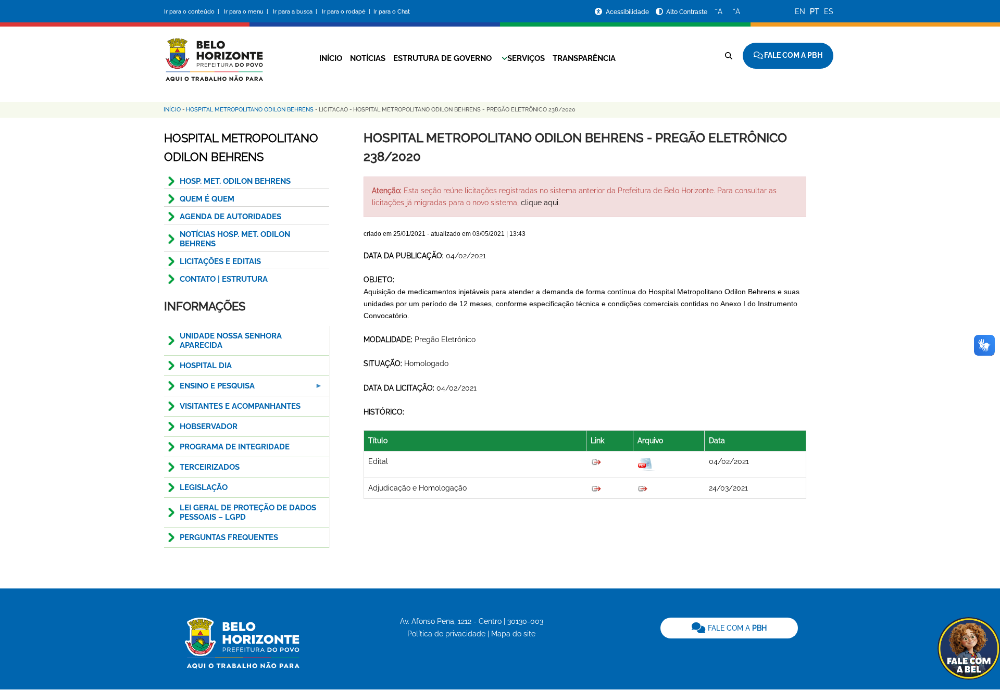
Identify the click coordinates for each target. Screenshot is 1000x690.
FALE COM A (736, 628)
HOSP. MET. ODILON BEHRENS (235, 181)
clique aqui (539, 202)
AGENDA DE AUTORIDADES (230, 216)
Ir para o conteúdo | (193, 11)
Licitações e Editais (220, 261)
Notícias (367, 58)
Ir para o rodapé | (346, 11)
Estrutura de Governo (442, 58)
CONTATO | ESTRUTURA (224, 279)
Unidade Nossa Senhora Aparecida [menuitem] (231, 340)
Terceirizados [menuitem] (210, 467)
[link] (729, 628)
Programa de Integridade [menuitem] (235, 446)
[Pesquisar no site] (728, 55)
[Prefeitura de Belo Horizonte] (213, 53)
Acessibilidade (628, 12)
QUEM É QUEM (207, 199)
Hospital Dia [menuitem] (206, 365)
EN (800, 11)
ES (828, 11)
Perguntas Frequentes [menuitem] (229, 537)
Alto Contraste (686, 12)
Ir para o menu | (246, 11)
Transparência (584, 58)
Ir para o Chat (391, 11)
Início (330, 58)
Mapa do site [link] (513, 634)
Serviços (526, 58)
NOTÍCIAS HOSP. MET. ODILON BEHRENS (235, 239)
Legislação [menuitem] (204, 487)
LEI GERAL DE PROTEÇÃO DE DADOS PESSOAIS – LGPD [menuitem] (248, 512)
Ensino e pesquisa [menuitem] (209, 388)
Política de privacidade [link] (446, 634)
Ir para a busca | (295, 11)
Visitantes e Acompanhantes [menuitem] (240, 406)
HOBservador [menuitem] (209, 426)
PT (814, 11)
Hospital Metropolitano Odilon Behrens (250, 109)
